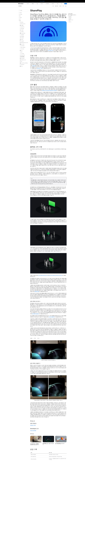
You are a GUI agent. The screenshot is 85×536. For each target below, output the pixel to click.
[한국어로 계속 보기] (66, 1)
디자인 (20, 6)
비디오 (32, 433)
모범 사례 (33, 55)
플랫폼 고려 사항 (36, 147)
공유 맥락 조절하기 (35, 313)
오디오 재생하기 (52, 316)
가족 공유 (34, 65)
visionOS (33, 154)
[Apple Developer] (21, 4)
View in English (42, 1)
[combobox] (24, 10)
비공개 (31, 338)
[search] (23, 10)
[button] (61, 4)
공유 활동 (33, 85)
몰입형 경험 (37, 291)
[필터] (24, 10)
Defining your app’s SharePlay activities (49, 90)
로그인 (66, 3)
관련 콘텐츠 (33, 423)
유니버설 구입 (50, 50)
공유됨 (38, 338)
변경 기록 (33, 449)
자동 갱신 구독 (39, 68)
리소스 (32, 421)
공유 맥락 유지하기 (35, 301)
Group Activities (33, 430)
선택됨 (35, 338)
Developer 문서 (34, 428)
